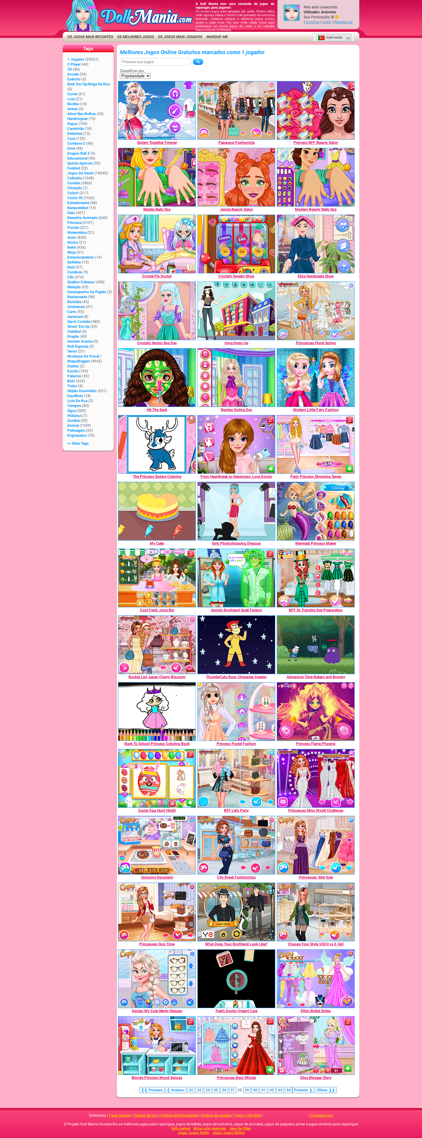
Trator (72, 386)
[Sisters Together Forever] (157, 110)
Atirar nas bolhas (81, 114)
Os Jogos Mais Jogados (180, 37)
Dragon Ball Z (78, 153)
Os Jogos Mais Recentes (90, 37)
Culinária (74, 178)
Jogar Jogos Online (228, 1133)
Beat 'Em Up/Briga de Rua (88, 84)
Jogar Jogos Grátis (193, 1133)
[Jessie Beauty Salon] (236, 177)
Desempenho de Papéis (86, 292)
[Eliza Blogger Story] (316, 1045)
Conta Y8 (74, 198)
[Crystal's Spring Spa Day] (157, 310)
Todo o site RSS (247, 1115)
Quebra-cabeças (81, 282)
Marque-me (217, 37)
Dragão (73, 336)
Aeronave (75, 316)
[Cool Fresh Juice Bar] (157, 578)
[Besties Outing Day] (236, 377)
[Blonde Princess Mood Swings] (157, 1045)
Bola (71, 267)
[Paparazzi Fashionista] (236, 110)
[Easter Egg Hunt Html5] (157, 778)
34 (207, 1090)
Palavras (74, 376)
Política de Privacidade (179, 1115)
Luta (71, 99)
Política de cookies (216, 1115)
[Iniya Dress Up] (236, 310)
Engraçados (77, 435)
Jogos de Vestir (80, 173)
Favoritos (311, 22)
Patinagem (76, 430)
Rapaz (72, 124)
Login (326, 22)
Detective (74, 133)
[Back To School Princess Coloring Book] (157, 711)
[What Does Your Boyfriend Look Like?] (236, 912)
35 (216, 1090)
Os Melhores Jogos (135, 37)
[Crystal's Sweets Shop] (236, 244)
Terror (72, 351)
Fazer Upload (120, 1115)
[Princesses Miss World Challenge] (316, 778)
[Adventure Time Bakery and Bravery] (316, 644)
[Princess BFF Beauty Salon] (316, 110)
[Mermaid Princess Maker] (316, 511)
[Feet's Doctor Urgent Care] (236, 978)
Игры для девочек (209, 1128)
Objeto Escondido (82, 391)
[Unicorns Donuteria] (157, 845)
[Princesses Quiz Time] (157, 912)
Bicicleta (74, 302)
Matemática (77, 232)
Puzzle (72, 227)
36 (224, 1090)
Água (71, 411)
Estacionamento (80, 257)
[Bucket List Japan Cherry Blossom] (157, 644)
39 (247, 1090)
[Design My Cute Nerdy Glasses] (157, 978)
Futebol (73, 168)
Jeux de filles (240, 1128)
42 (272, 1090)
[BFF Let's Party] (236, 778)
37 (232, 1090)
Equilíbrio (75, 396)
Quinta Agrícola (80, 163)
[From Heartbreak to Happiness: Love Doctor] (236, 444)
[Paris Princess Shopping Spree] (316, 444)
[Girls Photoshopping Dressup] (236, 511)
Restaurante (77, 297)
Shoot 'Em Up (78, 326)
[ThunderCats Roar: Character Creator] (236, 644)
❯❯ (326, 1090)
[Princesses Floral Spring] (316, 310)
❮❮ (151, 1090)
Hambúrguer (77, 119)
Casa (71, 138)
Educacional (77, 158)
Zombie (73, 420)
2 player (74, 64)
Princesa (74, 222)
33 (199, 1090)
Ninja (71, 252)
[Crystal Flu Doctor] (157, 244)
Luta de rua (77, 401)
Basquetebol (77, 208)
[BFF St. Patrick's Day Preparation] (316, 578)
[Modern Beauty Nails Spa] (316, 177)
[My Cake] (157, 511)
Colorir (72, 193)
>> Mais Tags (78, 443)
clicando (74, 188)
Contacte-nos (321, 1115)
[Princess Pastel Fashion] (236, 711)
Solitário (74, 262)
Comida (73, 183)
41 (263, 1090)
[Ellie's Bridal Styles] (316, 978)
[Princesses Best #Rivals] (236, 1045)
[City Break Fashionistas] (236, 845)
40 (255, 1090)
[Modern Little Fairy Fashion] (316, 377)
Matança (74, 415)
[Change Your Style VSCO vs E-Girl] (316, 912)
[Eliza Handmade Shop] (316, 244)
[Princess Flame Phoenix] (316, 711)
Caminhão (75, 128)
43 (280, 1090)
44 (288, 1090)
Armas (72, 109)
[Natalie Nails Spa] (157, 177)
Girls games (180, 1128)
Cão (70, 277)
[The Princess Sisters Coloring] (157, 444)
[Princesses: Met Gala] (316, 845)
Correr (72, 94)
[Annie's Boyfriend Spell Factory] (236, 578)
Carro (71, 312)
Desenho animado (82, 218)
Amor (71, 237)
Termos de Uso (145, 1115)
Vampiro (74, 406)
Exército (74, 79)
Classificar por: (132, 71)
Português (334, 37)
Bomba (73, 104)
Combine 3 (76, 143)
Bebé (71, 247)
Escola (72, 371)
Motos (72, 242)
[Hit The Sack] (157, 377)
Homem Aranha (80, 341)
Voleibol (74, 331)
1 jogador (75, 59)
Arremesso (76, 307)
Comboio (74, 272)
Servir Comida (78, 321)
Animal (73, 425)
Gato (71, 213)
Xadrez (73, 366)
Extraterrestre (78, 203)
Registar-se (343, 22)
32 (191, 1090)
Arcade (73, 74)
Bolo (71, 381)
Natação (74, 287)
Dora (71, 148)
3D (69, 69)
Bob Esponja (77, 346)
